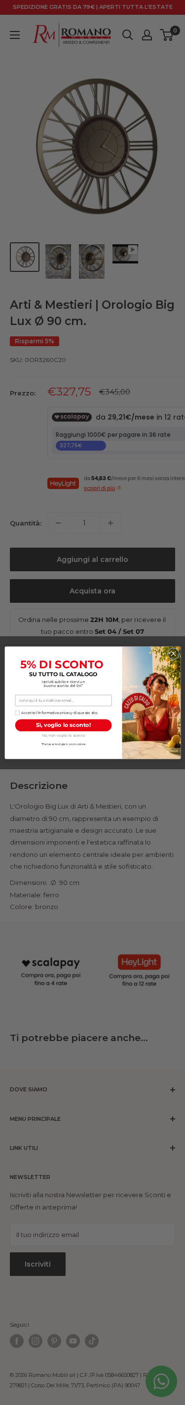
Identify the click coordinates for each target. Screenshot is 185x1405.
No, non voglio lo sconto (62, 735)
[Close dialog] (173, 653)
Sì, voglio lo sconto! (63, 724)
